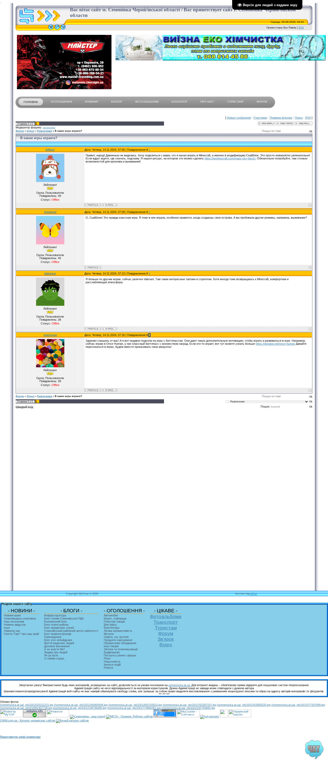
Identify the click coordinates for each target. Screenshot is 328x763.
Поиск (299, 117)
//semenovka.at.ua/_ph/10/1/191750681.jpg (188, 707)
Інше (7, 627)
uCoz (253, 593)
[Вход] (63, 29)
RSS (301, 27)
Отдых (30, 131)
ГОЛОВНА (31, 102)
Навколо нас (12, 630)
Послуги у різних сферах (120, 655)
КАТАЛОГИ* (179, 101)
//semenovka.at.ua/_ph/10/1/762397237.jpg (189, 704)
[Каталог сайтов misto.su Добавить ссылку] (72, 720)
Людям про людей (55, 652)
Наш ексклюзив (14, 621)
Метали (109, 633)
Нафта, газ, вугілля (116, 636)
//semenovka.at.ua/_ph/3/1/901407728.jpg (26, 707)
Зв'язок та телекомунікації (121, 649)
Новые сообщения (239, 117)
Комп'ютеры (111, 627)
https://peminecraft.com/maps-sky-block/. (230, 158)
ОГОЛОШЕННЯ (61, 101)
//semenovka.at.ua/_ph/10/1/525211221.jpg (26, 704)
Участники (260, 117)
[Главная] (50, 29)
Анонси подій (112, 664)
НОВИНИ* (91, 101)
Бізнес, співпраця (115, 618)
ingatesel (50, 211)
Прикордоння (52, 636)
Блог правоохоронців (57, 633)
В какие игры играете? (68, 131)
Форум (20, 131)
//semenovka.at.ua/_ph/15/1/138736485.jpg (79, 707)
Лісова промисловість (118, 630)
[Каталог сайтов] (224, 716)
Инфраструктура (55, 615)
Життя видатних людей (59, 643)
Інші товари (111, 646)
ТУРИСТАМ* (235, 101)
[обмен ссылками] (209, 716)
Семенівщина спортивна (20, 618)
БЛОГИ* (116, 101)
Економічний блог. (55, 621)
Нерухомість (112, 661)
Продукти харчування (118, 640)
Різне (107, 658)
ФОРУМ (262, 101)
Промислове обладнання (120, 643)
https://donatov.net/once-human (275, 343)
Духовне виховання (57, 646)
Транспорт (165, 622)
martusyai (50, 335)
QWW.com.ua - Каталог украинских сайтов (27, 720)
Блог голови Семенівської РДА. (64, 618)
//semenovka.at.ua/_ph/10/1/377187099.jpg (298, 704)
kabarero (50, 273)
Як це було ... (52, 655)
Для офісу (110, 624)
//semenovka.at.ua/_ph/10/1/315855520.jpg (244, 704)
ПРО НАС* (207, 101)
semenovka (49, 127)
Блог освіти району (56, 624)
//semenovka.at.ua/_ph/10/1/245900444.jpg (81, 704)
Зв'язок (166, 639)
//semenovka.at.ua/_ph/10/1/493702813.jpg (135, 704)
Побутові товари (114, 621)
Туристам (166, 627)
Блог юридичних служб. (59, 627)
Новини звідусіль (15, 624)
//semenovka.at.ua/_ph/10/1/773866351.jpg (134, 707)
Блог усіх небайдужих (58, 640)
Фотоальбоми (165, 616)
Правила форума (281, 117)
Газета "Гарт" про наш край (21, 633)
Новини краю (12, 615)
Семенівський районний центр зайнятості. (71, 630)
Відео (165, 644)
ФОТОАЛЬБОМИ (147, 101)
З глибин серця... (55, 658)
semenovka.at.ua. (179, 685)
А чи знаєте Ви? (54, 649)
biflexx (50, 149)
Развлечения (44, 131)
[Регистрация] (57, 29)
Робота (108, 667)
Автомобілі (111, 615)
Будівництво (112, 652)
